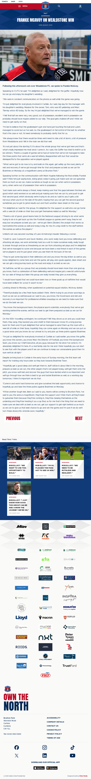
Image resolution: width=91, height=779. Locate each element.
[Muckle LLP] (45, 627)
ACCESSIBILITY (53, 718)
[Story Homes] (69, 656)
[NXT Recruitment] (45, 637)
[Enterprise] (69, 526)
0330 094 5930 (12, 734)
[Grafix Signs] (69, 588)
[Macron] (45, 618)
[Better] (45, 559)
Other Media (83, 776)
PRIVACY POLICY (54, 734)
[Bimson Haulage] (69, 559)
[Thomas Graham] (45, 665)
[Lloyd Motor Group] (21, 618)
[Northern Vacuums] (21, 637)
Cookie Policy (54, 730)
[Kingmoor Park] (45, 607)
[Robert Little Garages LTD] (69, 647)
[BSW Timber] (45, 568)
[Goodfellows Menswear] (21, 588)
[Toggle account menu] (80, 6)
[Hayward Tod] (45, 597)
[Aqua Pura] (21, 550)
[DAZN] (45, 526)
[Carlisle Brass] (21, 577)
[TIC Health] (45, 536)
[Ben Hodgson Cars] (21, 559)
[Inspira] (69, 597)
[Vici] (45, 675)
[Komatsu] (69, 608)
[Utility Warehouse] (69, 536)
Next (79, 418)
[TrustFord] (69, 666)
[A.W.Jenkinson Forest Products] (69, 550)
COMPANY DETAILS (55, 722)
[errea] (21, 536)
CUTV (20, 1)
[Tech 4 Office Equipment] (21, 665)
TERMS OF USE (53, 738)
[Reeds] (21, 647)
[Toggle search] (59, 6)
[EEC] (69, 578)
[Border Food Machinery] (21, 568)
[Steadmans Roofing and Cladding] (21, 656)
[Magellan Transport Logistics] (69, 617)
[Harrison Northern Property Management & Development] (21, 597)
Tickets (5, 1)
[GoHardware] (45, 587)
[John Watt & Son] (21, 607)
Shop (13, 1)
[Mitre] (21, 526)
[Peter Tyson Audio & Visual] (69, 636)
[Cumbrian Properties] (45, 577)
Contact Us (52, 726)
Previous (13, 418)
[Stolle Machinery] (45, 656)
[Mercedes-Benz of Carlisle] (21, 627)
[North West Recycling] (69, 627)
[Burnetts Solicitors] (69, 568)
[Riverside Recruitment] (45, 647)
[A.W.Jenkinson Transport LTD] (45, 550)
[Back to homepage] (45, 5)
